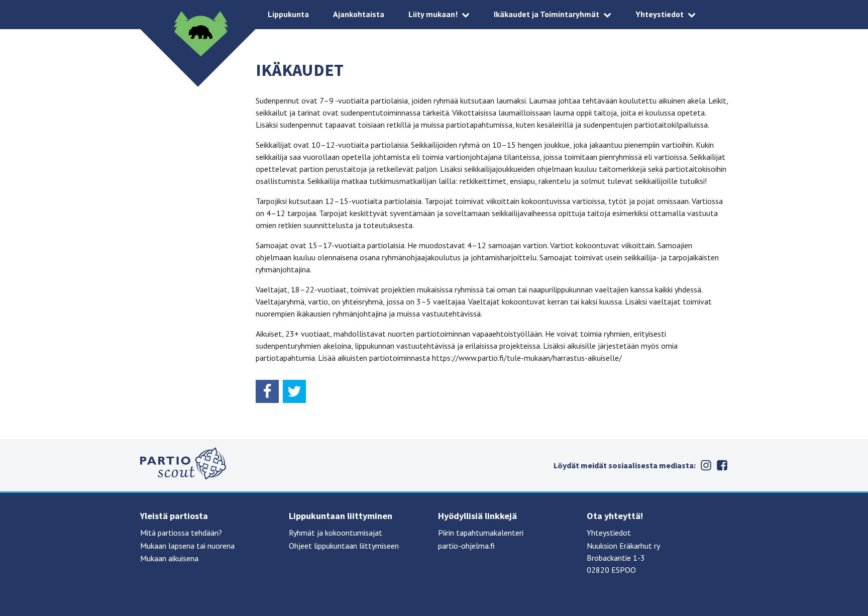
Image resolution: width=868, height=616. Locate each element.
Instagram (706, 465)
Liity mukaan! (433, 14)
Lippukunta (288, 14)
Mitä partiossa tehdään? (181, 533)
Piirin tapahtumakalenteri (480, 533)
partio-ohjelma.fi (466, 546)
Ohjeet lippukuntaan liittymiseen (344, 546)
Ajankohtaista (358, 14)
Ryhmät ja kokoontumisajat (335, 533)
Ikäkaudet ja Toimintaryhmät (546, 14)
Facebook (722, 465)
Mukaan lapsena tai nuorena (187, 546)
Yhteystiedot (659, 14)
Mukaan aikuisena (169, 558)
